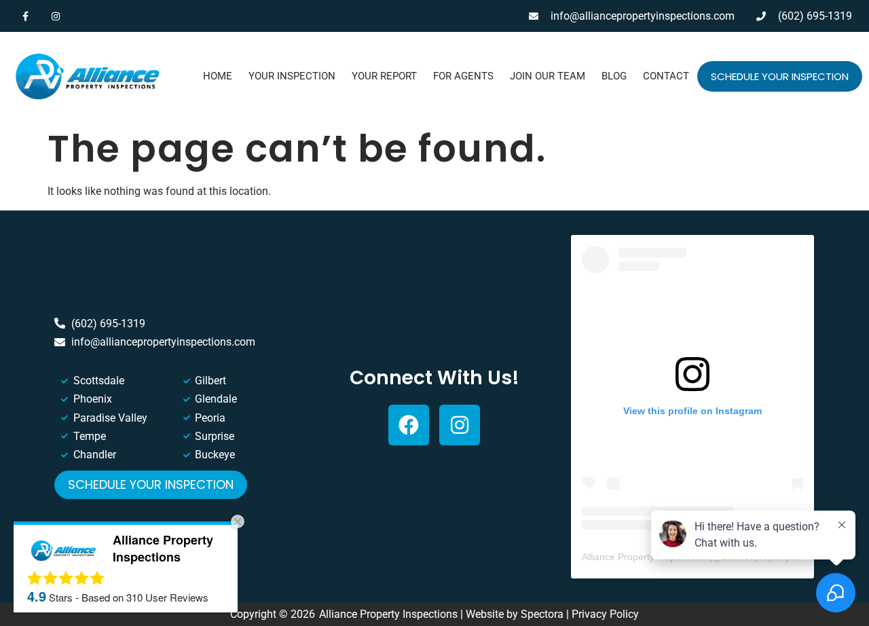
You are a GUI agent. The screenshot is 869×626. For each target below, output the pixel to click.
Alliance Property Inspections (644, 556)
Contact (666, 76)
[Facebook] (408, 425)
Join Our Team (547, 76)
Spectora (542, 614)
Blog (614, 76)
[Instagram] (56, 16)
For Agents (463, 76)
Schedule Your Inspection (780, 76)
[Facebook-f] (25, 16)
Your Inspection (291, 76)
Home (217, 76)
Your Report (384, 76)
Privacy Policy (605, 614)
